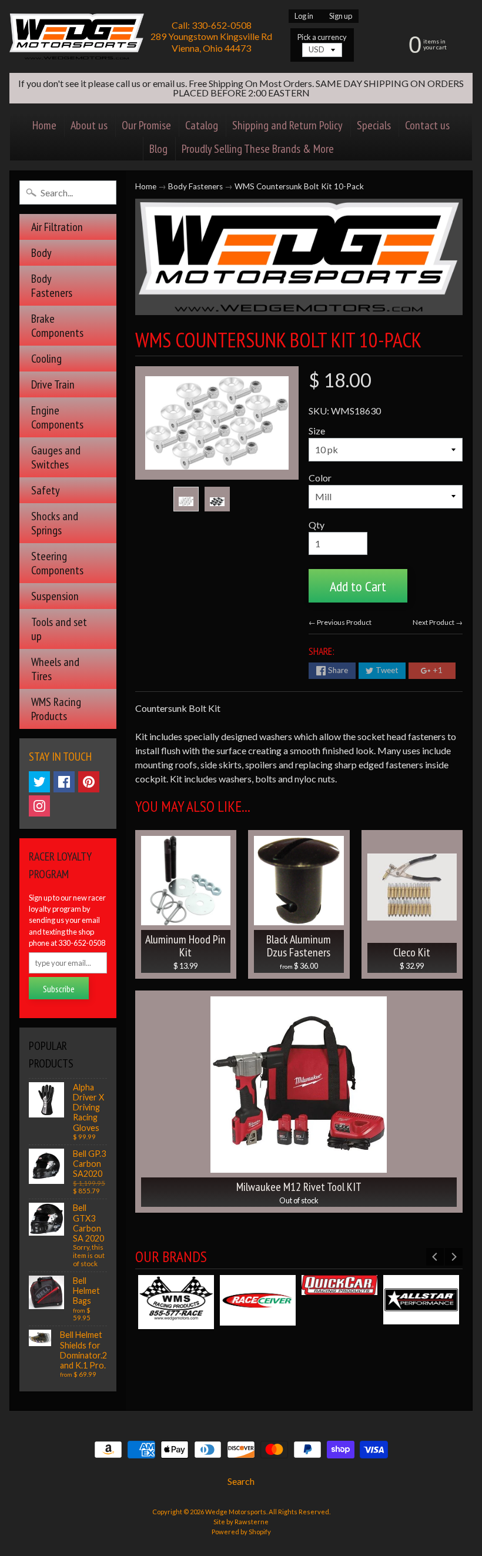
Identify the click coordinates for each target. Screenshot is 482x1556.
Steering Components (57, 563)
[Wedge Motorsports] (76, 36)
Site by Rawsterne (241, 1521)
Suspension (55, 596)
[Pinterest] (88, 781)
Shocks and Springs (54, 523)
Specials (374, 125)
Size (317, 430)
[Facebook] (64, 781)
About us (89, 125)
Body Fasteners (51, 285)
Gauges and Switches (56, 457)
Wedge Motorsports (235, 1511)
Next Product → (438, 622)
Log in (303, 16)
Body (41, 252)
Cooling (46, 358)
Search (241, 1481)
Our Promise (146, 125)
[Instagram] (39, 806)
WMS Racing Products (56, 709)
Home (44, 125)
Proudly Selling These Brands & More (258, 148)
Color (320, 477)
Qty (316, 524)
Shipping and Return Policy (287, 125)
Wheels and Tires (55, 669)
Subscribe (59, 989)
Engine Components (57, 417)
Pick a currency (322, 37)
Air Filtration (57, 227)
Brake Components (57, 325)
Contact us (427, 125)
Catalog (201, 125)
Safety (45, 490)
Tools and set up (59, 629)
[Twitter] (39, 781)
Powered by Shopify (241, 1531)
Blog (158, 148)
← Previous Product (340, 622)
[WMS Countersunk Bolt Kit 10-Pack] (186, 499)
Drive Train (53, 384)
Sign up (340, 16)
